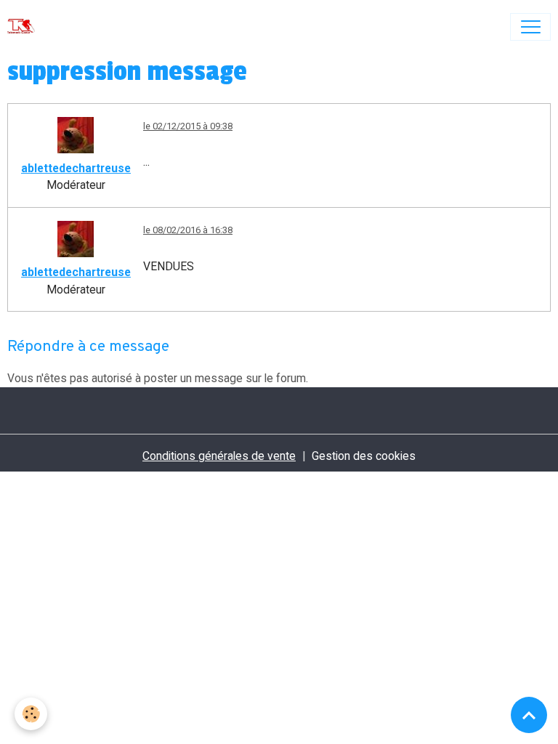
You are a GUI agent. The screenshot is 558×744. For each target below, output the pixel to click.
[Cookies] (31, 714)
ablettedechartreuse (76, 168)
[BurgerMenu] (530, 27)
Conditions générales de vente (219, 456)
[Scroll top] (529, 715)
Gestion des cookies (364, 456)
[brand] (24, 27)
